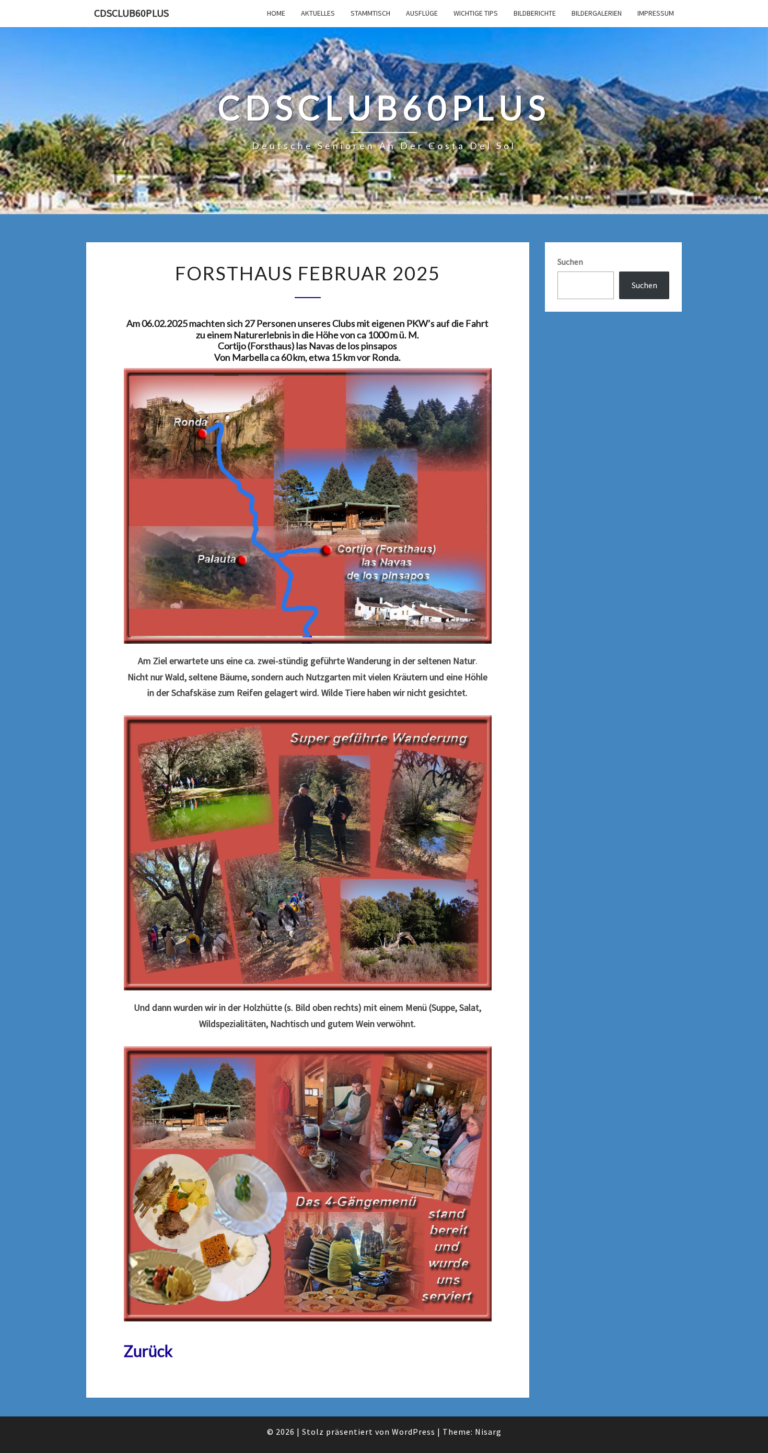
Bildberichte (535, 13)
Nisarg (488, 1431)
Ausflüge (422, 13)
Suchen (570, 261)
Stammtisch (370, 13)
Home (276, 13)
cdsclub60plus (131, 12)
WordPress (413, 1431)
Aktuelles (318, 13)
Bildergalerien (597, 13)
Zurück (148, 1350)
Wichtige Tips (475, 13)
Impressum (655, 13)
